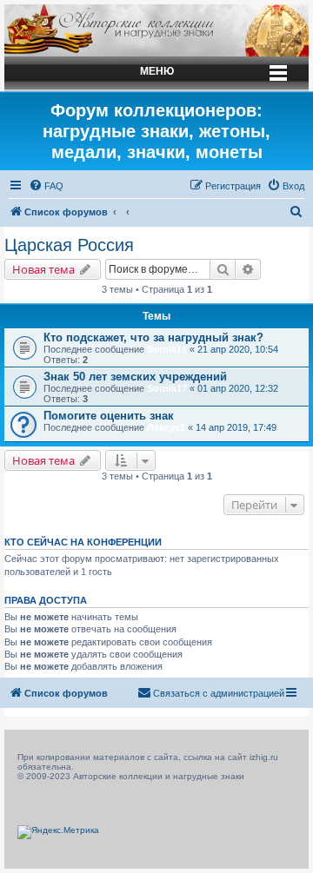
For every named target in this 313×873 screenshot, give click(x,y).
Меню (157, 71)
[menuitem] (46, 185)
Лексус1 (166, 427)
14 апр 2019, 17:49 (236, 427)
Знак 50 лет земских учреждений (135, 376)
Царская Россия (69, 245)
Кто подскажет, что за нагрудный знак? (153, 337)
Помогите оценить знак (108, 415)
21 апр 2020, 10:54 (237, 349)
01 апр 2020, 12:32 (237, 388)
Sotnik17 (167, 349)
